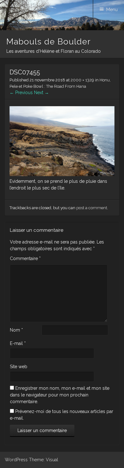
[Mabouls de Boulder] (62, 28)
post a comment (91, 207)
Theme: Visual (43, 459)
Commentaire (25, 258)
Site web (18, 366)
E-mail (18, 343)
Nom (16, 330)
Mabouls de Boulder (48, 41)
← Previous (21, 92)
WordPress (16, 459)
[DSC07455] (62, 174)
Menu (112, 9)
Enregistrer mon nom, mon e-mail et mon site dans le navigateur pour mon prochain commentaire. (59, 395)
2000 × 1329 (82, 80)
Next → (41, 92)
